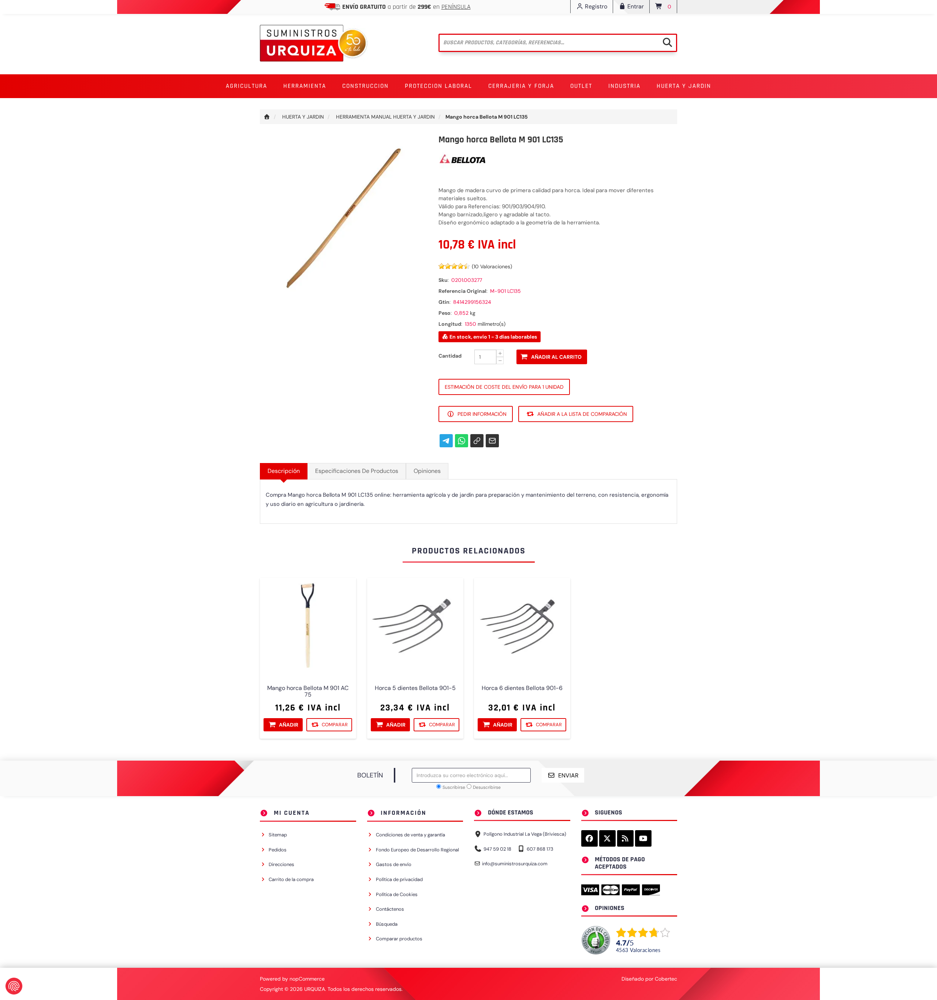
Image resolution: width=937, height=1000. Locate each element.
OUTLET (581, 86)
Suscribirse (454, 787)
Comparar (335, 724)
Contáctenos (390, 909)
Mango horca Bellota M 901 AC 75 (307, 691)
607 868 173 (540, 849)
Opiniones (427, 471)
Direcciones (281, 864)
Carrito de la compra (291, 879)
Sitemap (278, 835)
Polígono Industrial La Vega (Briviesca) (525, 834)
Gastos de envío (393, 864)
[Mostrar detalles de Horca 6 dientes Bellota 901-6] (522, 626)
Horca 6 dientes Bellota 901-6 (522, 688)
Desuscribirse (487, 787)
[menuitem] (246, 86)
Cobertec (666, 978)
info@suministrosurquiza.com (515, 864)
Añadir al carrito (556, 357)
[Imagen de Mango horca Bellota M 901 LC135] (344, 218)
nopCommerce (307, 978)
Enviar (568, 775)
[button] (246, 86)
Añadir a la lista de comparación (582, 414)
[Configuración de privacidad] (13, 986)
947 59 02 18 (497, 849)
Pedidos (278, 850)
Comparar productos (399, 939)
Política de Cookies (397, 894)
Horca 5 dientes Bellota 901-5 (414, 688)
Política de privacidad (399, 879)
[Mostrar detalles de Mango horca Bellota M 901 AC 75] (308, 626)
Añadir (288, 724)
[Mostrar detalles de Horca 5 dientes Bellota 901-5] (415, 626)
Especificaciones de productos (356, 471)
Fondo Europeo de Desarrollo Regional (417, 850)
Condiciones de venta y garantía (410, 835)
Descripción (284, 471)
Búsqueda (386, 924)
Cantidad (450, 355)
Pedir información (482, 414)
